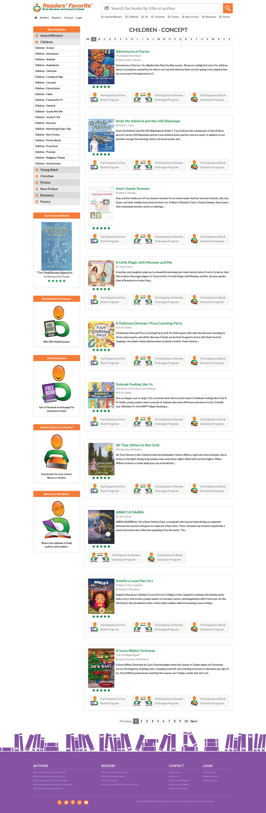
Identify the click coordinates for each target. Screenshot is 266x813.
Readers (56, 17)
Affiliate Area (210, 780)
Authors (44, 17)
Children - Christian (46, 70)
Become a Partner (178, 788)
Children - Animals (45, 59)
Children (133, 16)
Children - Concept (45, 82)
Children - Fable (44, 94)
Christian (159, 16)
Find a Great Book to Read (114, 772)
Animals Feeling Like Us (134, 384)
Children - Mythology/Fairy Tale (53, 128)
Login (79, 17)
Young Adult (49, 170)
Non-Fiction (192, 16)
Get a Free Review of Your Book (49, 772)
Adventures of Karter (133, 51)
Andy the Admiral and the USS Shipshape (148, 121)
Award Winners (113, 16)
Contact (68, 17)
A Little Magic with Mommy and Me (144, 262)
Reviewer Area (210, 776)
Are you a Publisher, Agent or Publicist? (53, 784)
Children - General (45, 105)
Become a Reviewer (179, 780)
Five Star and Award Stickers (48, 788)
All (87, 39)
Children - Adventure (47, 53)
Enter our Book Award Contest (49, 776)
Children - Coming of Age (49, 76)
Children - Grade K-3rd (47, 117)
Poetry (226, 16)
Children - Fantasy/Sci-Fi (48, 99)
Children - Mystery (45, 122)
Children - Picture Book (48, 140)
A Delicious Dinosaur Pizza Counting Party (149, 323)
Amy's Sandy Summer (133, 188)
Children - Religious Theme (50, 157)
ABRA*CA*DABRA (130, 512)
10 (186, 721)
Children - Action (44, 47)
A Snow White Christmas (135, 650)
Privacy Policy (186, 801)
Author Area (209, 772)
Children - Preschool (46, 146)
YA (146, 16)
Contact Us (175, 772)
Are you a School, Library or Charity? (120, 784)
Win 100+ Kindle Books (113, 776)
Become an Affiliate (179, 784)
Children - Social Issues (48, 163)
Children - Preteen (45, 151)
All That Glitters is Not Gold (137, 445)
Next (193, 721)
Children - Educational (47, 88)
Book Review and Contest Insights (50, 780)
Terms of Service (205, 801)
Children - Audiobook (47, 65)
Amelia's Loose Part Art (134, 581)
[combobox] (167, 8)
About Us (174, 776)
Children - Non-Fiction (47, 134)
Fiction (175, 16)
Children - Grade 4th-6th (48, 111)
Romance (210, 16)
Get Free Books (109, 780)
